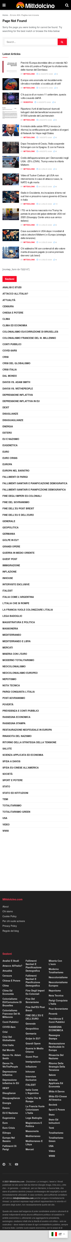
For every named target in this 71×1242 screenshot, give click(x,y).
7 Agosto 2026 (45, 137)
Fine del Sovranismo (15, 502)
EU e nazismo (10, 439)
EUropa (7, 464)
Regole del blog (10, 930)
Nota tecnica (11, 685)
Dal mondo (9, 375)
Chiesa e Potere (12, 312)
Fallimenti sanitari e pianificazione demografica (34, 483)
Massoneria (10, 628)
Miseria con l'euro (14, 653)
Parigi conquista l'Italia (18, 691)
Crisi (5, 357)
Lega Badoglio (12, 616)
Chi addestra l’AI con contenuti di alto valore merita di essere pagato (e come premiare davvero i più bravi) (43, 252)
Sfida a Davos (11, 761)
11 (56, 204)
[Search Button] (67, 5)
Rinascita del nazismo (17, 736)
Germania (8, 533)
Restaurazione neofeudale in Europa (27, 729)
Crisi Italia (9, 369)
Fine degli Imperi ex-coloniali (21, 495)
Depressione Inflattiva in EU (21, 401)
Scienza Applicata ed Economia (22, 754)
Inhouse (7, 578)
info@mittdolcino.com (23, 1198)
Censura (8, 306)
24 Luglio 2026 (45, 186)
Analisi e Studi (11, 287)
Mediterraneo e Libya (16, 641)
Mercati (7, 647)
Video (6, 824)
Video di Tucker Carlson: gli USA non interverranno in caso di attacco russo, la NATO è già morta (41, 178)
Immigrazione (11, 565)
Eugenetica (10, 445)
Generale (8, 521)
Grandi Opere (11, 546)
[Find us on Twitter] (10, 1164)
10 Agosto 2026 (43, 102)
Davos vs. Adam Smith (16, 382)
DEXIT (5, 407)
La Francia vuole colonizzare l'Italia (27, 609)
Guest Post (9, 559)
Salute (7, 748)
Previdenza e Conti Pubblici (20, 710)
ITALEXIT (7, 590)
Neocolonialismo (14, 666)
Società (7, 773)
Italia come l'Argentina (18, 597)
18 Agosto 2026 (45, 88)
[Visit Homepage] (35, 5)
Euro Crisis (9, 458)
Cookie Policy (9, 916)
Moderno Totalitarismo (18, 660)
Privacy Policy (9, 925)
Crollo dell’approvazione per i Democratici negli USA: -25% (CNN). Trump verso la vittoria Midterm (45, 161)
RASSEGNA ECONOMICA (16, 717)
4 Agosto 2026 (45, 151)
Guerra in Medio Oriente (18, 552)
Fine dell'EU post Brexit (18, 508)
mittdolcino (29, 74)
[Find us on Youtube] (16, 1164)
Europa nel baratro (15, 470)
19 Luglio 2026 (45, 225)
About (5, 906)
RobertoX (28, 102)
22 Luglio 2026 (45, 204)
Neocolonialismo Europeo (20, 672)
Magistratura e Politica (18, 622)
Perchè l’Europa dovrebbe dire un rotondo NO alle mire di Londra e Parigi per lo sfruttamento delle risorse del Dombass (44, 66)
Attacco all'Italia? (15, 293)
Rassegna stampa (13, 723)
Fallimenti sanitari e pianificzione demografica (34, 489)
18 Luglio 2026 (45, 242)
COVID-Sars (9, 350)
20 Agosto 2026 (45, 74)
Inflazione (9, 571)
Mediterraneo (11, 634)
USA (4, 818)
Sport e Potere (12, 780)
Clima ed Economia (14, 325)
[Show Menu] (4, 5)
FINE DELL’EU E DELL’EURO (18, 514)
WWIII (5, 830)
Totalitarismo (11, 805)
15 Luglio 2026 (45, 259)
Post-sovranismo (13, 698)
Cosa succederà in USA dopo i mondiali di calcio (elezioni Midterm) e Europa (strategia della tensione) (43, 234)
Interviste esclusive (16, 584)
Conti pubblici (11, 344)
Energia (7, 426)
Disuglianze (10, 413)
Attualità (8, 300)
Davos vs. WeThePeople (17, 388)
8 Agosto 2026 (45, 120)
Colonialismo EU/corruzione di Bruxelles (30, 331)
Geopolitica (10, 527)
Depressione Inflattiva (17, 394)
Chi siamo (7, 911)
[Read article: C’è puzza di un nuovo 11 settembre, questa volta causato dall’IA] (10, 99)
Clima (6, 319)
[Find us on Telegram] (3, 1164)
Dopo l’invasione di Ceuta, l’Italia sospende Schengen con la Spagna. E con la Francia (42, 145)
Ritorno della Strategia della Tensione (29, 742)
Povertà (7, 704)
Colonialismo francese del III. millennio (29, 338)
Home (5, 15)
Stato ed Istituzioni (15, 792)
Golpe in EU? (10, 540)
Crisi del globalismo (16, 363)
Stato (6, 786)
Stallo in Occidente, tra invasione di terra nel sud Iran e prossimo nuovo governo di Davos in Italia (44, 196)
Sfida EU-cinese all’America (20, 767)
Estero (7, 432)
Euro (5, 451)
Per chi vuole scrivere (13, 921)
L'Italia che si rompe (15, 603)
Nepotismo (9, 679)
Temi (5, 799)
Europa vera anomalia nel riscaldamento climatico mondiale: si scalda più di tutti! (41, 81)
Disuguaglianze (12, 420)
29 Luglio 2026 (45, 169)
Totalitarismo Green (16, 811)
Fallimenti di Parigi (15, 476)
